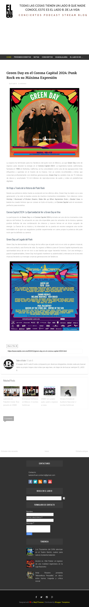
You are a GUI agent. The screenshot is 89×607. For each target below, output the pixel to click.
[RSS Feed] (40, 482)
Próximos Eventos (22, 57)
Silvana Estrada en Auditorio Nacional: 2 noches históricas (68, 402)
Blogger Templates (62, 602)
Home (9, 57)
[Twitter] (35, 482)
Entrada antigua (82, 451)
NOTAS (36, 57)
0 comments (22, 83)
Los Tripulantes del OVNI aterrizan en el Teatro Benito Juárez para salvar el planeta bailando (49, 552)
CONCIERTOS (47, 57)
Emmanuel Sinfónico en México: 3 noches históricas (30, 402)
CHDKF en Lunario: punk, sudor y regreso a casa (49, 402)
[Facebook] (30, 482)
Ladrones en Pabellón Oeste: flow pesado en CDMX (11, 402)
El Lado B (30, 360)
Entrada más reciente (9, 451)
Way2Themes (39, 602)
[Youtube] (50, 482)
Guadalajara (61, 57)
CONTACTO (44, 62)
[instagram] (45, 482)
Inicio (47, 451)
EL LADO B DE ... (76, 57)
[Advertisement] (44, 38)
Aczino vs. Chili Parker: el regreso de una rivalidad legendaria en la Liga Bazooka (49, 564)
